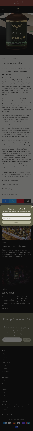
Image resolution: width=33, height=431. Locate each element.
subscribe (16, 222)
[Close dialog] (32, 207)
